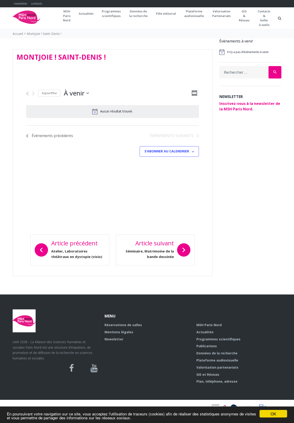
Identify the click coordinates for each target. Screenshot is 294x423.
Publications (206, 346)
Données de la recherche (216, 353)
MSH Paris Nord (209, 325)
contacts (36, 4)
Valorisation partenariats (217, 367)
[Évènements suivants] (33, 93)
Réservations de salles (123, 325)
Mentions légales (119, 332)
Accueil (18, 33)
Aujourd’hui (49, 93)
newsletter (21, 4)
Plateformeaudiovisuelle (194, 13)
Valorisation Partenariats (221, 13)
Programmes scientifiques (111, 13)
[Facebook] (71, 368)
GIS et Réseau (207, 374)
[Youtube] (94, 368)
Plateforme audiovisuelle (217, 360)
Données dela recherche (138, 13)
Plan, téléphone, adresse (216, 381)
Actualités (86, 13)
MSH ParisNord (67, 15)
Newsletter (114, 339)
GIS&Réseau (244, 15)
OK (273, 414)
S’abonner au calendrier (166, 151)
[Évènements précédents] (27, 93)
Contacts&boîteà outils (264, 18)
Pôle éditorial (166, 13)
